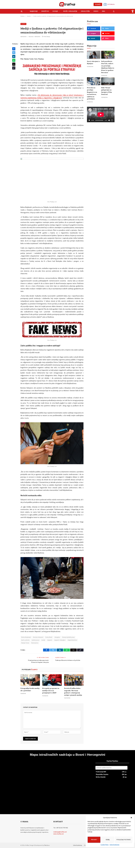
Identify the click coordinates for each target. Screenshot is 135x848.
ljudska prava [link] (35, 640)
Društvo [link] (45, 11)
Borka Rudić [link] (49, 637)
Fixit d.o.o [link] (47, 845)
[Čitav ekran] (112, 120)
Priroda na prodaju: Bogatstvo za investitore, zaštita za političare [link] (92, 93)
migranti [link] (49, 640)
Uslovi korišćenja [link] (114, 845)
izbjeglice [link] (57, 637)
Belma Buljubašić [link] (26, 637)
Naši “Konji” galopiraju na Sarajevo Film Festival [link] (106, 91)
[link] (132, 11)
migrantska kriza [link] (72, 640)
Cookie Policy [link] (105, 845)
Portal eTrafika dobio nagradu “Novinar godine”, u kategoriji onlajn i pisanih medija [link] (73, 691)
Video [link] (95, 11)
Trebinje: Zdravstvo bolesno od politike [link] (67, 660)
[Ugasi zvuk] (109, 120)
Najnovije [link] (34, 11)
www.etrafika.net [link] (58, 834)
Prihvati (94, 839)
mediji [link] (43, 640)
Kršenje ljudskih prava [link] (68, 637)
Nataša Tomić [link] (25, 643)
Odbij (108, 839)
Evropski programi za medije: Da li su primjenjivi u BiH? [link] (50, 690)
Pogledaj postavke (124, 839)
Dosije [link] (55, 11)
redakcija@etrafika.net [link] (60, 832)
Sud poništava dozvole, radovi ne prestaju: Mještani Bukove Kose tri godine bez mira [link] (107, 66)
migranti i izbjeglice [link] (59, 640)
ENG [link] (103, 11)
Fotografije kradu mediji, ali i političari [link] (30, 689)
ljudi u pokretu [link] (25, 640)
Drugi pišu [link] (85, 11)
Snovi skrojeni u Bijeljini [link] (93, 62)
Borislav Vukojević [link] (38, 637)
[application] (101, 114)
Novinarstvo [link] (34, 643)
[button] (131, 818)
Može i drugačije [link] (70, 11)
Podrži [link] (98, 4)
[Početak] (89, 120)
